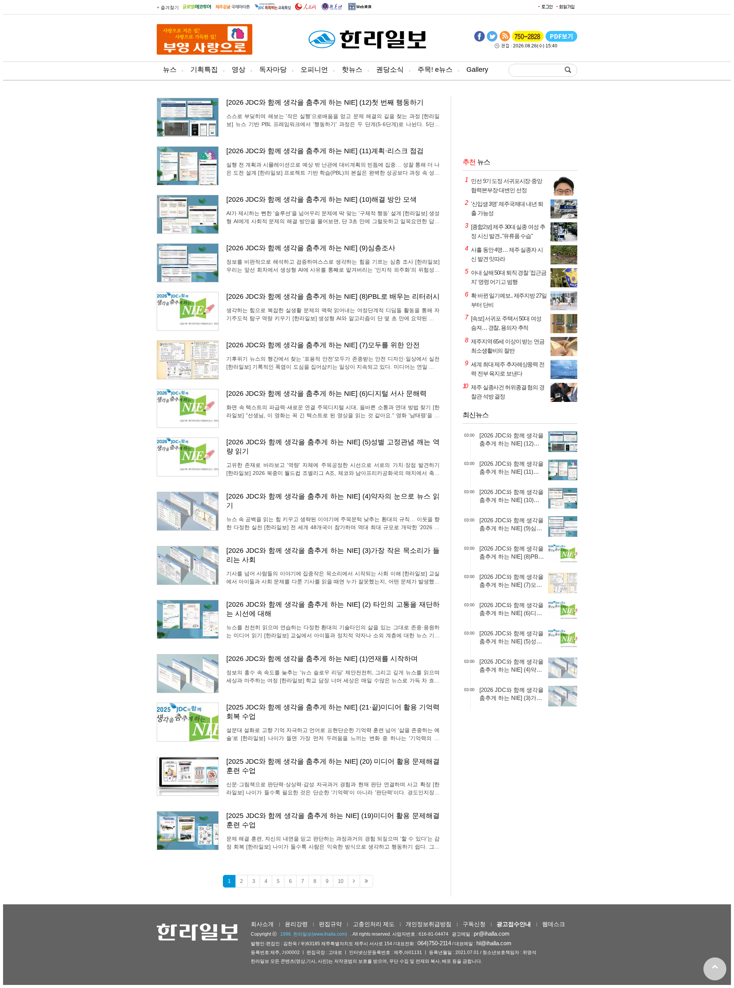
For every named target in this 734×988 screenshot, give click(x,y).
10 (340, 881)
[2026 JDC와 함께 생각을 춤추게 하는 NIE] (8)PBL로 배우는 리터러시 (333, 296)
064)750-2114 (434, 943)
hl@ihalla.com (494, 943)
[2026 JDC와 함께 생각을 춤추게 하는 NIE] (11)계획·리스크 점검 (325, 151)
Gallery (477, 69)
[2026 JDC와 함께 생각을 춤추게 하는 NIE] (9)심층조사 (310, 248)
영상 (238, 69)
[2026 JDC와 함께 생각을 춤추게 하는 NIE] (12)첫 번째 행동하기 (325, 102)
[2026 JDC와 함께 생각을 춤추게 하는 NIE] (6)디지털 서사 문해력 (326, 393)
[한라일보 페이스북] (479, 40)
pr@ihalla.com (492, 933)
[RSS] (504, 40)
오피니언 (314, 69)
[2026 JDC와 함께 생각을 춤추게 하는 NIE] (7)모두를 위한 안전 (323, 345)
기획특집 (204, 69)
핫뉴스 (352, 69)
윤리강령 (296, 924)
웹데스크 (553, 924)
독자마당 (273, 69)
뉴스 (170, 69)
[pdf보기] (561, 40)
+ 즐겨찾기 (168, 7)
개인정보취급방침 (428, 924)
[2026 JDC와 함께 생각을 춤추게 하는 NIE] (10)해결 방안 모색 (321, 199)
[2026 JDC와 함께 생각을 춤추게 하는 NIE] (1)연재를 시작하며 (322, 658)
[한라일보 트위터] (492, 40)
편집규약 (330, 924)
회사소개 (262, 924)
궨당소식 (390, 69)
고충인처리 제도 (374, 924)
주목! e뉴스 (435, 69)
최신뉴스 (476, 415)
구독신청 (474, 924)
